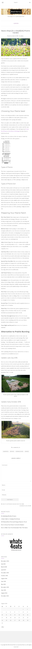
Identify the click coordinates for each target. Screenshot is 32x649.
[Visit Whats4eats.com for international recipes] (16, 545)
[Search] (30, 2)
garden (16, 23)
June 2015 (3, 590)
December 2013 (5, 596)
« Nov (2, 627)
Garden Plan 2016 (25, 505)
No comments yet (15, 447)
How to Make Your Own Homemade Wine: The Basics (14, 527)
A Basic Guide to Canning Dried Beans (10, 519)
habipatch (5, 451)
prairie (27, 451)
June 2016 (3, 581)
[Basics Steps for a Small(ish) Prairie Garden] (15, 47)
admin (21, 36)
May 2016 (3, 584)
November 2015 (5, 587)
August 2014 (4, 593)
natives (12, 451)
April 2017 (3, 569)
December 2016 (5, 572)
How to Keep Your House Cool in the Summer (12, 524)
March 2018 (4, 567)
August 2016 (4, 578)
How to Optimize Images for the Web (13, 504)
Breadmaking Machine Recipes (8, 516)
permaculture (19, 451)
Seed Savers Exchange (14, 131)
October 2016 (4, 575)
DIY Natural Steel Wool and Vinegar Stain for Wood (14, 522)
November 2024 (5, 561)
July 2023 (3, 564)
